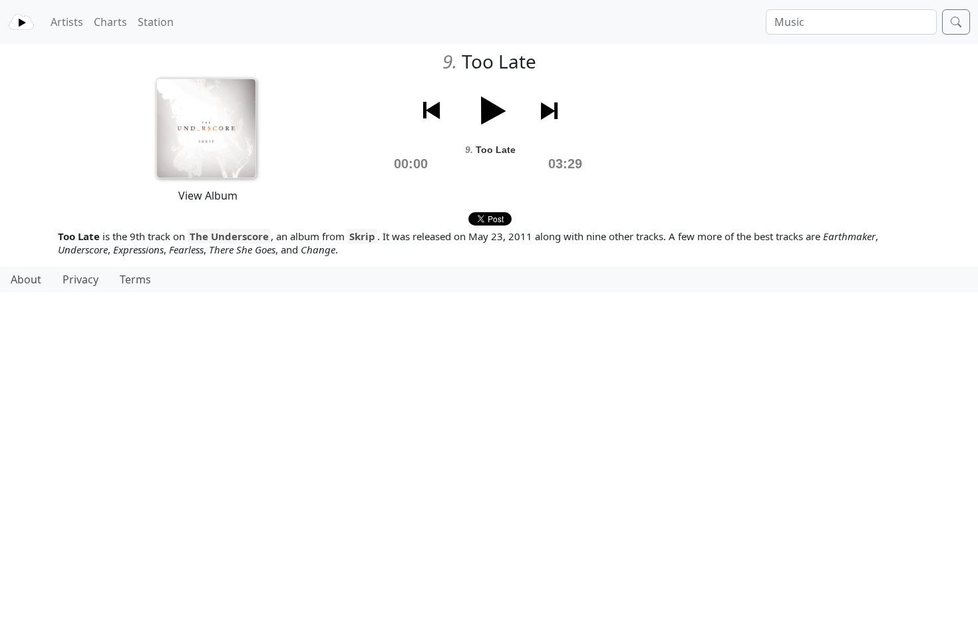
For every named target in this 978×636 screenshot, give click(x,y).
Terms (135, 279)
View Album (208, 195)
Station (156, 22)
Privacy (80, 279)
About (26, 279)
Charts (110, 22)
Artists (67, 22)
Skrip (362, 236)
